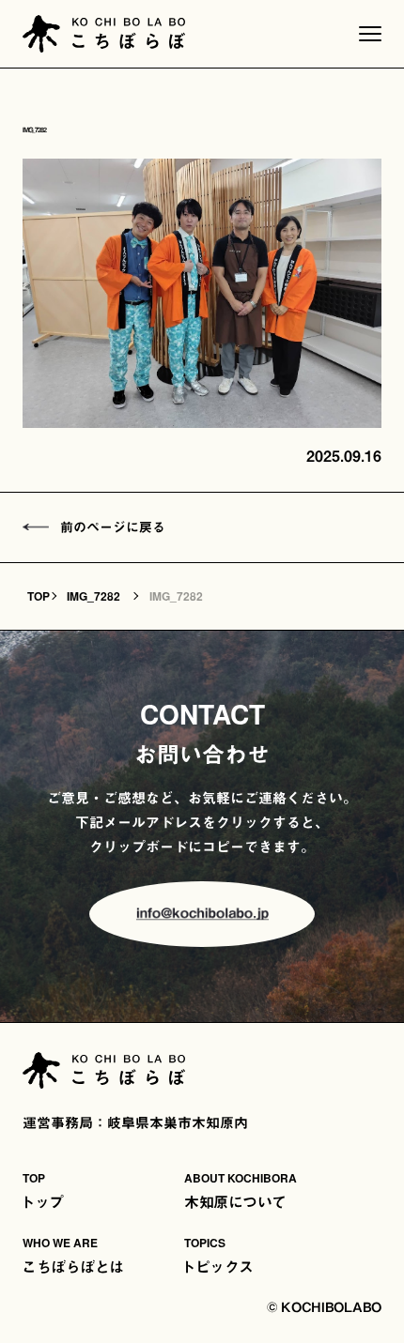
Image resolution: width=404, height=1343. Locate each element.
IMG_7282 (93, 596)
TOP (38, 596)
